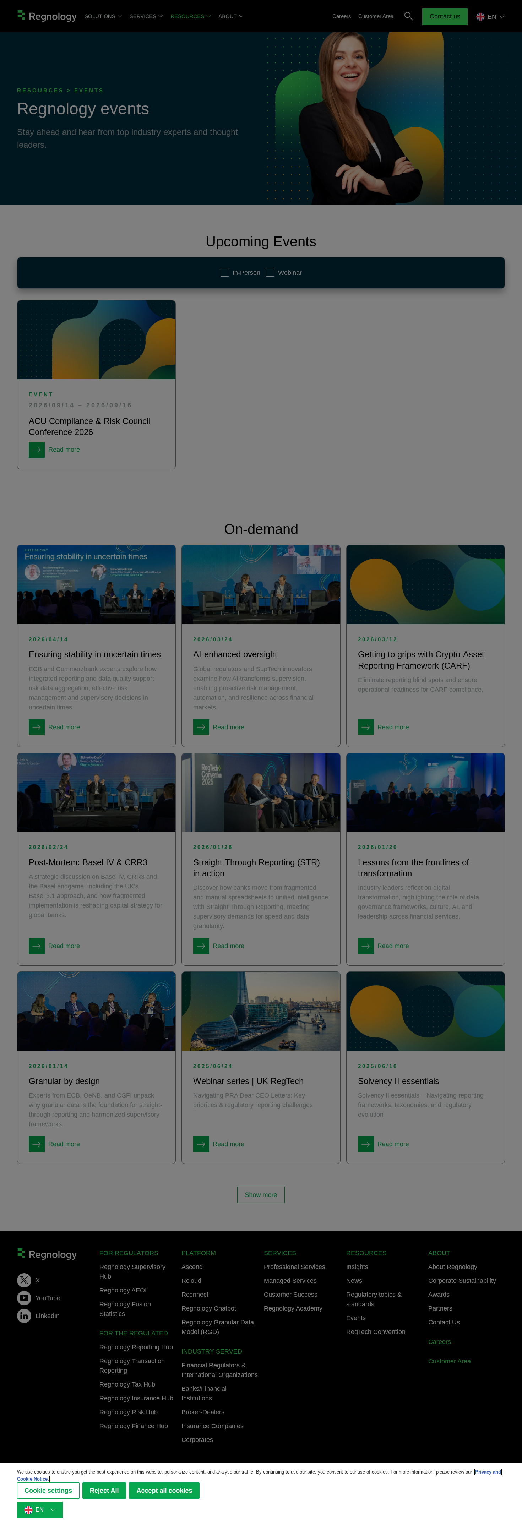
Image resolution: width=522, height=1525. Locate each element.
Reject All (104, 1490)
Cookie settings (48, 1490)
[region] (261, 1494)
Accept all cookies (164, 1490)
